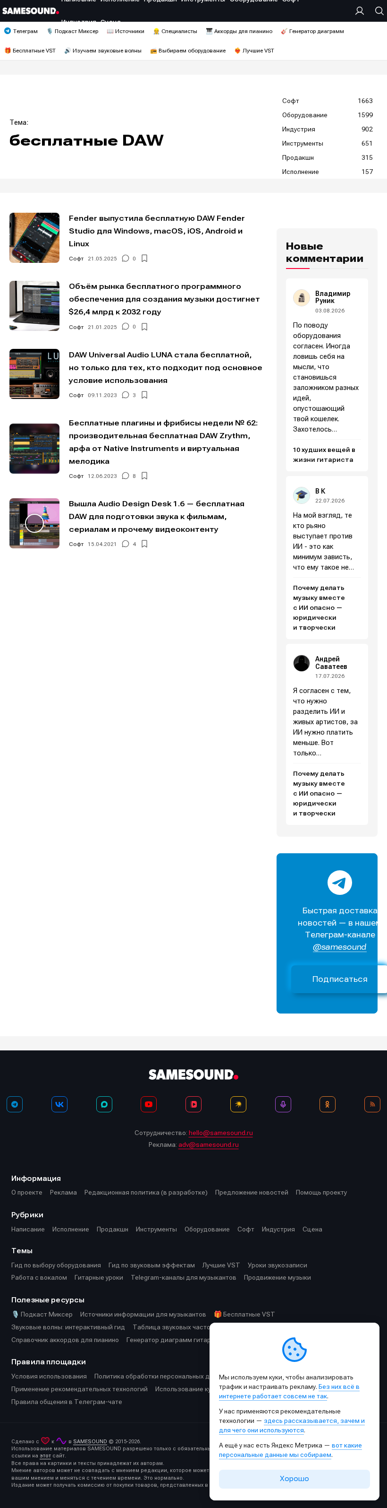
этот (45, 1456)
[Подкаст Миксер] (283, 1104)
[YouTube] (149, 1104)
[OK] (328, 1104)
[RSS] (372, 1104)
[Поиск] (377, 11)
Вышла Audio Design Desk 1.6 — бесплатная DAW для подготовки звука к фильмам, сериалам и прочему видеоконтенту (156, 516)
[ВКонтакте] (59, 1104)
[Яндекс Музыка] (238, 1104)
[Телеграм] (15, 1104)
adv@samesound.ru (208, 1144)
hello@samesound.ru (221, 1132)
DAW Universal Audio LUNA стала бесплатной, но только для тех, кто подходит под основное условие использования (165, 367)
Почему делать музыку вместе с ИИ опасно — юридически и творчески (319, 608)
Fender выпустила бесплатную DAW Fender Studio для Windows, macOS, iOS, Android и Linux (157, 231)
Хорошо (294, 1478)
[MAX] (104, 1104)
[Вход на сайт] (362, 11)
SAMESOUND (90, 1442)
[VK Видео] (193, 1104)
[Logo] (30, 11)
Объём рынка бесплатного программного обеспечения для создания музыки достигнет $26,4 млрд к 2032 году (164, 299)
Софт (76, 258)
